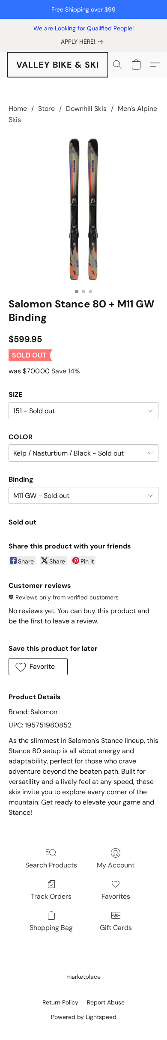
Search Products (51, 865)
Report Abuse (106, 1002)
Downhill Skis (86, 108)
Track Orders (51, 896)
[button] (57, 64)
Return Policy (60, 1002)
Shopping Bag (51, 927)
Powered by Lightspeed (83, 1017)
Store (46, 108)
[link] (83, 41)
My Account (115, 865)
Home (18, 108)
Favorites (115, 896)
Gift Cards (116, 927)
